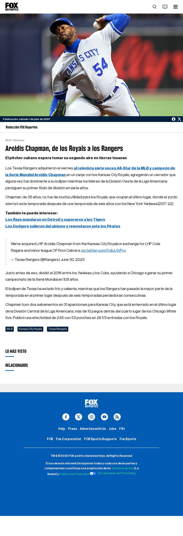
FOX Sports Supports (100, 439)
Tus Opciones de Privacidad (116, 473)
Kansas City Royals (30, 329)
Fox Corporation (68, 439)
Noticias (19, 140)
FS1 (122, 428)
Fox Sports (128, 439)
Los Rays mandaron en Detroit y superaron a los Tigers (55, 219)
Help (61, 428)
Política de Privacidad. (74, 474)
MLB (8, 140)
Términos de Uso (122, 468)
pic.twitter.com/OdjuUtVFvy (103, 250)
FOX (50, 439)
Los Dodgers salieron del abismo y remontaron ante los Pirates (62, 226)
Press (72, 428)
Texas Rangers (57, 329)
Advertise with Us (93, 428)
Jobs (112, 428)
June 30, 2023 (72, 260)
